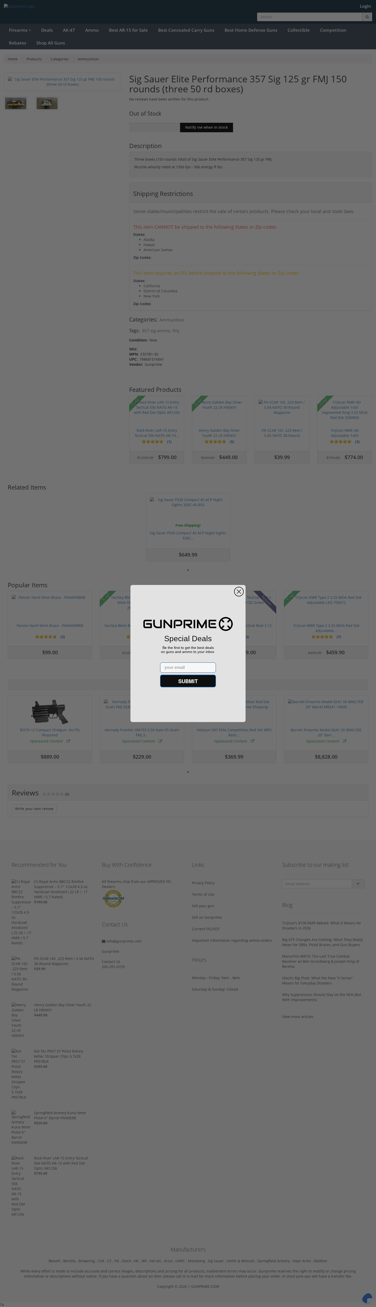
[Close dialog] (239, 591)
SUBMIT (188, 681)
